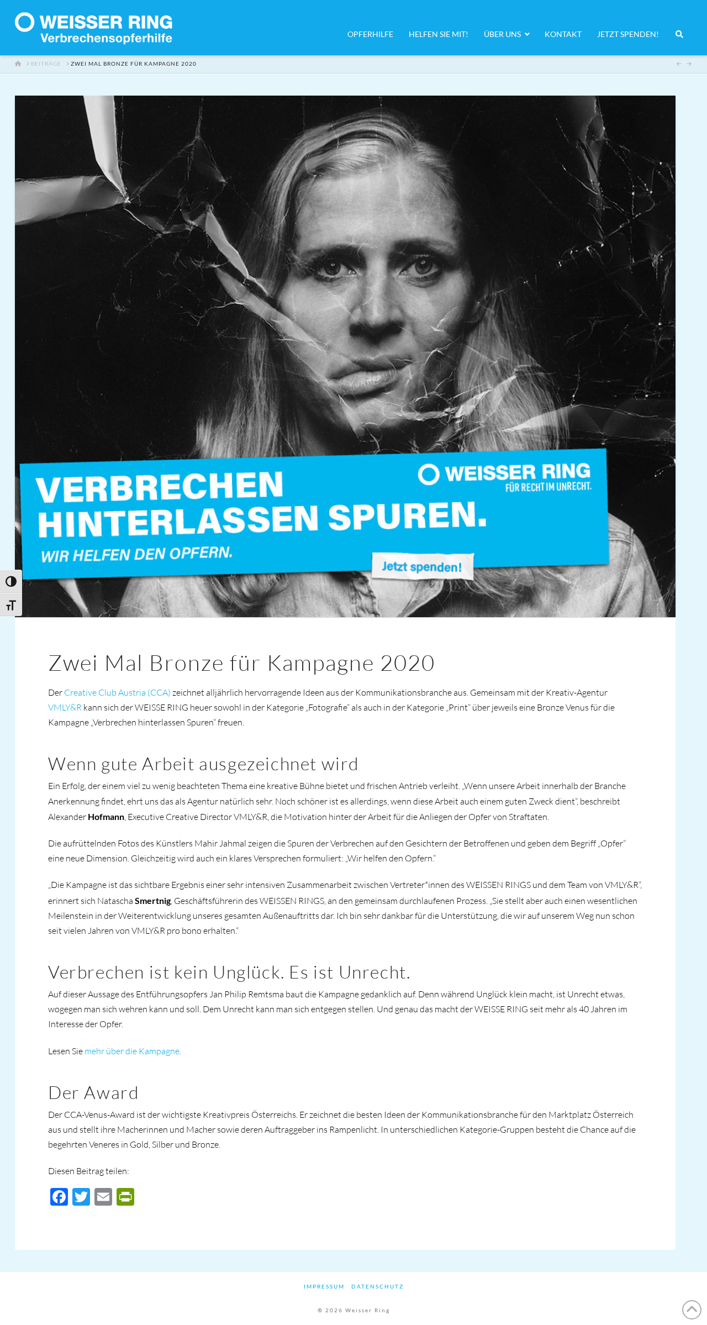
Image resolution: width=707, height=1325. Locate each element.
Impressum (324, 1286)
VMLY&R (65, 707)
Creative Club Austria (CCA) (117, 692)
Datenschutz (377, 1286)
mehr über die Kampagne (132, 1050)
